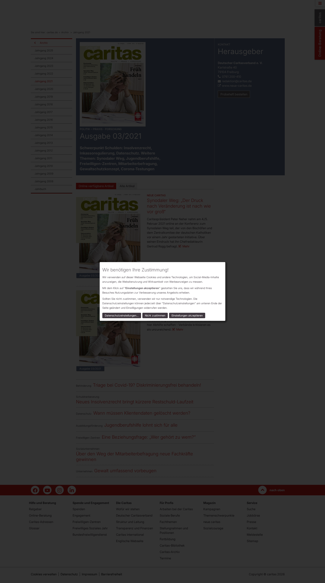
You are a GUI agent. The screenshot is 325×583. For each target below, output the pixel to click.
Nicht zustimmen (155, 315)
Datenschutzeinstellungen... (122, 315)
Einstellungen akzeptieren (187, 315)
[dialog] (162, 291)
